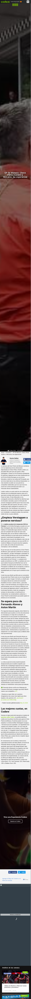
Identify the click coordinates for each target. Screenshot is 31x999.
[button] (28, 2)
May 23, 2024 (24, 703)
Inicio (2, 452)
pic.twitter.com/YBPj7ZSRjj (8, 700)
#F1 (16, 691)
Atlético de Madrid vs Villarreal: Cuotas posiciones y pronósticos (15, 986)
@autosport (20, 698)
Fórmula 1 (9, 452)
